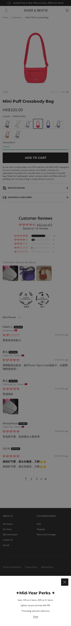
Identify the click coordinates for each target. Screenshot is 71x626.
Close (35, 616)
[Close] (64, 582)
